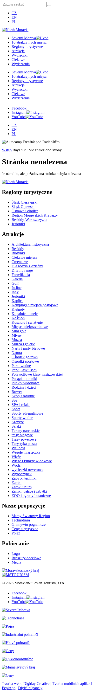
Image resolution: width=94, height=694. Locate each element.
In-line (16, 288)
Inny (15, 292)
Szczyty (18, 422)
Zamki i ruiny (22, 487)
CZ (14, 13)
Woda (16, 465)
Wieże (16, 457)
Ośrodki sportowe (25, 361)
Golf (15, 283)
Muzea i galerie (23, 344)
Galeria (17, 279)
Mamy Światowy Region (31, 516)
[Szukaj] (49, 5)
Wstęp (7, 150)
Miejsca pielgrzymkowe (30, 327)
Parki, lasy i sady (24, 370)
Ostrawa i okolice (25, 211)
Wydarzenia (21, 64)
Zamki (16, 483)
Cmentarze (20, 262)
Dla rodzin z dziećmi (27, 266)
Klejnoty (18, 309)
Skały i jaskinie (23, 396)
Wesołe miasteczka (26, 452)
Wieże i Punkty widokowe (32, 461)
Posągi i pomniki (24, 379)
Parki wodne (21, 366)
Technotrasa (21, 520)
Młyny (17, 335)
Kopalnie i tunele (25, 314)
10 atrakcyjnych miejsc (29, 42)
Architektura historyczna (30, 244)
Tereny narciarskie (26, 431)
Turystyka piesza (24, 444)
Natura (17, 353)
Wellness (18, 448)
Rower (17, 392)
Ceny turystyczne (25, 529)
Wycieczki (19, 55)
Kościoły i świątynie (27, 322)
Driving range (22, 270)
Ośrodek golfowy (25, 357)
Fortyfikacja (21, 275)
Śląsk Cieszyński (24, 202)
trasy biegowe (22, 435)
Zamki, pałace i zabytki (29, 491)
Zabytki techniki (24, 478)
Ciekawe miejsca (24, 257)
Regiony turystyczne (27, 47)
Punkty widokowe (26, 383)
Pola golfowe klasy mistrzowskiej (37, 374)
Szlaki (16, 426)
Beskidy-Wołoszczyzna (29, 220)
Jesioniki (18, 224)
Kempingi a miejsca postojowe (35, 305)
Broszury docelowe (26, 558)
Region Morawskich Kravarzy (35, 215)
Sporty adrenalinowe (27, 413)
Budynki (18, 253)
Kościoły (18, 318)
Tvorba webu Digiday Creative (25, 683)
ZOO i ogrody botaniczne (31, 496)
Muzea (17, 340)
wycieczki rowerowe (27, 470)
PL (14, 21)
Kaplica (17, 301)
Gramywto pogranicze (29, 524)
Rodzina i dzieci (24, 387)
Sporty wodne (22, 418)
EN (14, 17)
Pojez (16, 533)
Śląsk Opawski (23, 207)
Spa (14, 400)
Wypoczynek (22, 474)
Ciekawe (18, 60)
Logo (16, 554)
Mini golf (19, 331)
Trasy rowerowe (24, 439)
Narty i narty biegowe (28, 348)
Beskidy (18, 249)
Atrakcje (18, 51)
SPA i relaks (21, 405)
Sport (16, 409)
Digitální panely (30, 688)
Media (16, 562)
